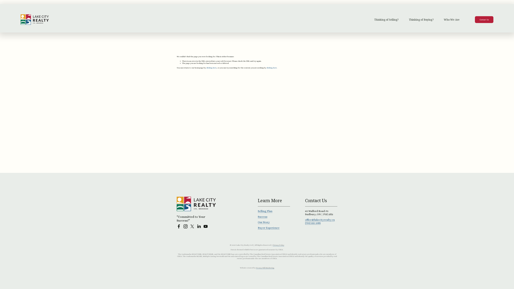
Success (262, 216)
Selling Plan (265, 211)
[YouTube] (205, 226)
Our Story (264, 222)
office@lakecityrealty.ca (320, 219)
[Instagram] (185, 226)
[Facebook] (179, 226)
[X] (192, 226)
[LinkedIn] (199, 226)
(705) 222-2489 (313, 223)
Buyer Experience (268, 227)
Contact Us (484, 19)
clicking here (211, 68)
